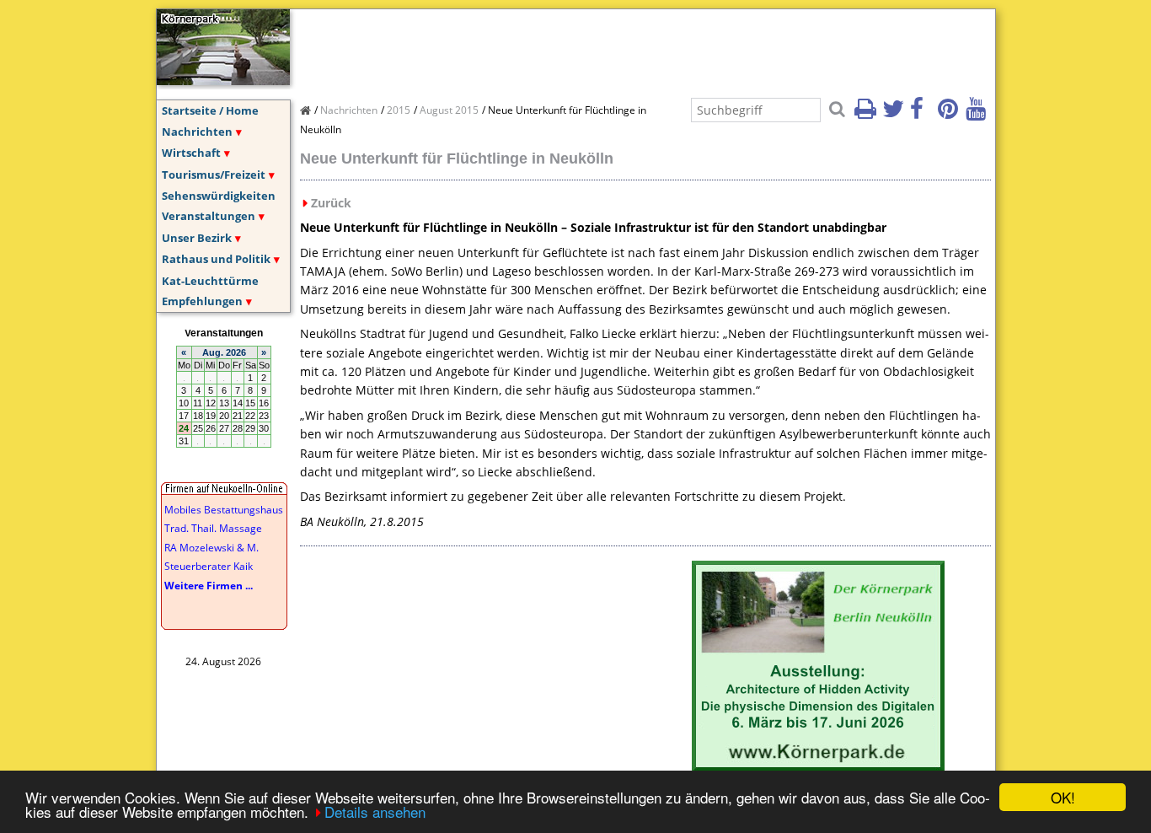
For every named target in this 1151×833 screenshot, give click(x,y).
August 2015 (449, 110)
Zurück (331, 203)
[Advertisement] (606, 47)
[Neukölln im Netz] (223, 80)
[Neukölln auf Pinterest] (950, 114)
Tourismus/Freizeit (213, 174)
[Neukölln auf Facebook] (922, 114)
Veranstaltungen (208, 215)
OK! (1063, 797)
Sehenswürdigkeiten (219, 195)
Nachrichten (197, 131)
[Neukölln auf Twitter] (894, 114)
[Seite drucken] (867, 114)
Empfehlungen (202, 301)
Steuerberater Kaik (208, 566)
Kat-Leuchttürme (210, 280)
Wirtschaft (191, 152)
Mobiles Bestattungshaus (223, 509)
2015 (398, 110)
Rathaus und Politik (216, 258)
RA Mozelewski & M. (211, 547)
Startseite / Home (210, 110)
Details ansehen (375, 811)
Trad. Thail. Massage (213, 528)
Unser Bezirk (197, 237)
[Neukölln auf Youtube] (978, 114)
